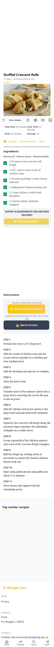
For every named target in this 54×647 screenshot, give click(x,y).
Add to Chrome (28, 325)
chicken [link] (13, 141)
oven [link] (41, 141)
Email (4, 617)
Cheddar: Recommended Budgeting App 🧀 (25, 637)
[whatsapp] (50, 120)
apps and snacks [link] (28, 141)
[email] (43, 120)
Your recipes (15, 120)
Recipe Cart (16, 587)
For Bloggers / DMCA (12, 621)
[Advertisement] (27, 36)
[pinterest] (35, 120)
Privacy (5, 601)
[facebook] (28, 120)
